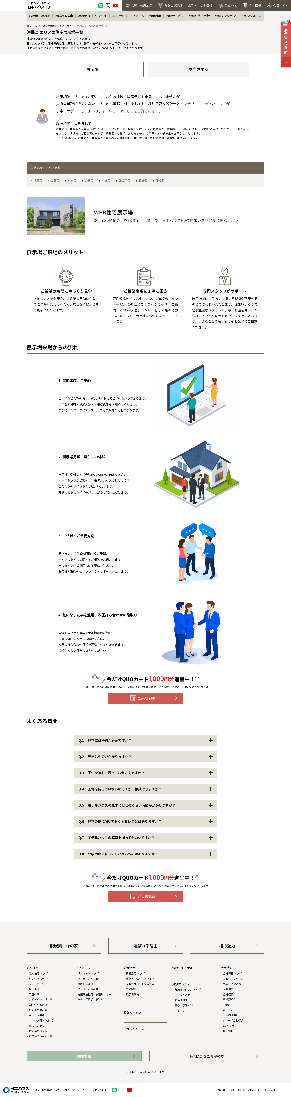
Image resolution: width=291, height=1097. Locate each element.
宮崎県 (105, 180)
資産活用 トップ (135, 973)
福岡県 (37, 180)
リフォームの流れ (88, 989)
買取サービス (175, 16)
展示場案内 (132, 994)
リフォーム (136, 16)
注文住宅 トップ (38, 973)
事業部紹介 (229, 999)
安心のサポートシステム (140, 984)
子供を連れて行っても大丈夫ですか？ (111, 772)
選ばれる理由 (64, 16)
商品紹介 (131, 989)
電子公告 (228, 1010)
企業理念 (228, 989)
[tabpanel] (66, 298)
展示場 (92, 69)
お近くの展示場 (38, 1010)
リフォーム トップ (88, 973)
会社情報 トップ (232, 973)
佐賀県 (54, 180)
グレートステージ (39, 978)
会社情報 (227, 968)
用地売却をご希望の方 (207, 1056)
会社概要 (228, 994)
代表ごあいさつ (232, 984)
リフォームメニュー (89, 978)
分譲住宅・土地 (199, 16)
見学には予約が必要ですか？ (105, 740)
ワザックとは (182, 995)
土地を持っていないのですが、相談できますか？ (120, 788)
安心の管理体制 (184, 1005)
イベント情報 (37, 1015)
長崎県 (142, 180)
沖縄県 (160, 180)
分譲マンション (225, 16)
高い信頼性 (181, 1000)
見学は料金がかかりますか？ (105, 756)
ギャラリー (181, 1010)
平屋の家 (34, 994)
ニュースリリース (233, 978)
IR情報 (226, 1005)
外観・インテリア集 (40, 999)
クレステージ (37, 984)
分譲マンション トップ (188, 989)
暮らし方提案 (37, 1026)
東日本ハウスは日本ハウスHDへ (145, 1072)
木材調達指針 (231, 1015)
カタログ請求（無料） (42, 1020)
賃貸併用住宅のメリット (140, 978)
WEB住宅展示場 (38, 1005)
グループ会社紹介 (233, 1020)
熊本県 (71, 180)
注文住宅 (101, 16)
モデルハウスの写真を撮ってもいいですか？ (116, 837)
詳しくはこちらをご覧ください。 (135, 110)
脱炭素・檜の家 (39, 16)
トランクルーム (251, 16)
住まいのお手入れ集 (40, 1036)
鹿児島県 (124, 180)
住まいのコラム (38, 1031)
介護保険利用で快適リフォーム (96, 994)
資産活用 (155, 16)
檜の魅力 (84, 16)
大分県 (88, 180)
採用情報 (228, 1031)
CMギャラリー (231, 1026)
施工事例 (118, 16)
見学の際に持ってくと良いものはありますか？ (118, 853)
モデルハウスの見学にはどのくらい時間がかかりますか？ (126, 805)
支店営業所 (198, 69)
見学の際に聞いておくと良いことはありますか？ (120, 821)
